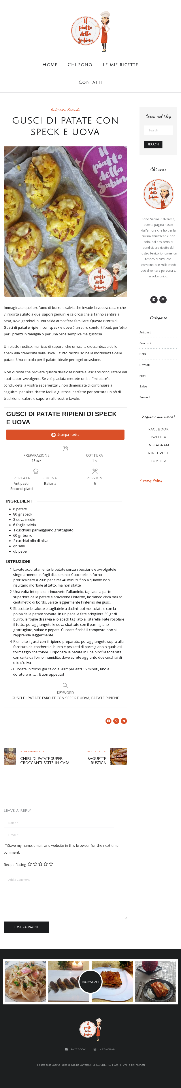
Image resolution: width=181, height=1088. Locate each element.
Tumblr (158, 461)
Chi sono (80, 64)
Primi (143, 376)
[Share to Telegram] (124, 721)
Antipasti (58, 109)
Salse (143, 386)
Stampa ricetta (68, 434)
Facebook (158, 429)
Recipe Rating (15, 864)
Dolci (143, 354)
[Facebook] (154, 299)
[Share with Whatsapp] (116, 721)
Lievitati (145, 365)
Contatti (90, 82)
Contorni (145, 343)
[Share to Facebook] (108, 721)
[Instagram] (163, 299)
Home (49, 64)
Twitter (158, 437)
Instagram (158, 445)
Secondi (74, 109)
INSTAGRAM (90, 981)
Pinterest (158, 453)
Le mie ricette (120, 64)
